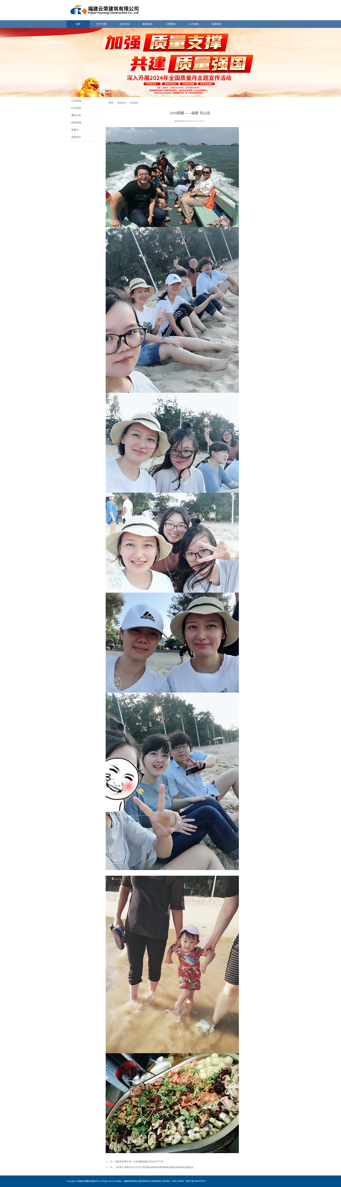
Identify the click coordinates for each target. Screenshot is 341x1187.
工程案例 (170, 24)
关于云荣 (101, 24)
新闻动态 (147, 24)
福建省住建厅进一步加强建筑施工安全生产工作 (139, 1161)
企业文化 (124, 24)
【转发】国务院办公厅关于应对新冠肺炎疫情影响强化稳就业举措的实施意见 (154, 1167)
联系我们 (217, 24)
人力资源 (194, 24)
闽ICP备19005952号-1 (196, 1181)
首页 (78, 24)
